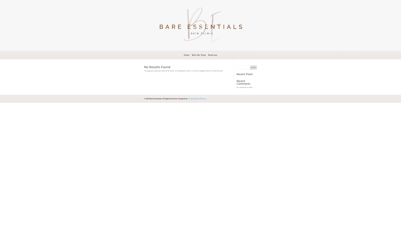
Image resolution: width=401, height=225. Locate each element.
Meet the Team (199, 55)
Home (187, 55)
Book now (212, 55)
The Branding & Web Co (197, 99)
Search (253, 67)
